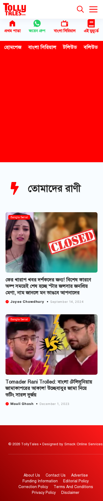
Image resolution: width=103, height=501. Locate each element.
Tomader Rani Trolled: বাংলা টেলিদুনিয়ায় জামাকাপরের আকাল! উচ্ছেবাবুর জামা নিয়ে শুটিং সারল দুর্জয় (48, 388)
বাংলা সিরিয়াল (65, 30)
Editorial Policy (76, 481)
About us (32, 475)
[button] (80, 9)
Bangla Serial (19, 217)
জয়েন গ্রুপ (37, 30)
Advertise (79, 475)
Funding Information (40, 481)
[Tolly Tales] (14, 9)
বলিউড (91, 47)
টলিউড (70, 47)
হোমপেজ (12, 47)
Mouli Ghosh (22, 404)
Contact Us (56, 475)
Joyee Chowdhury (27, 302)
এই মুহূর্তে (91, 30)
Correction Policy (33, 487)
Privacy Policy (44, 492)
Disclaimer (70, 492)
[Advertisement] (51, 108)
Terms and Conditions (73, 487)
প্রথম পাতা (12, 30)
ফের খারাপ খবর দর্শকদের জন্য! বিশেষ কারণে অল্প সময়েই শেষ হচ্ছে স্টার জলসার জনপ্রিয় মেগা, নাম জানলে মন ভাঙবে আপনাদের (48, 286)
